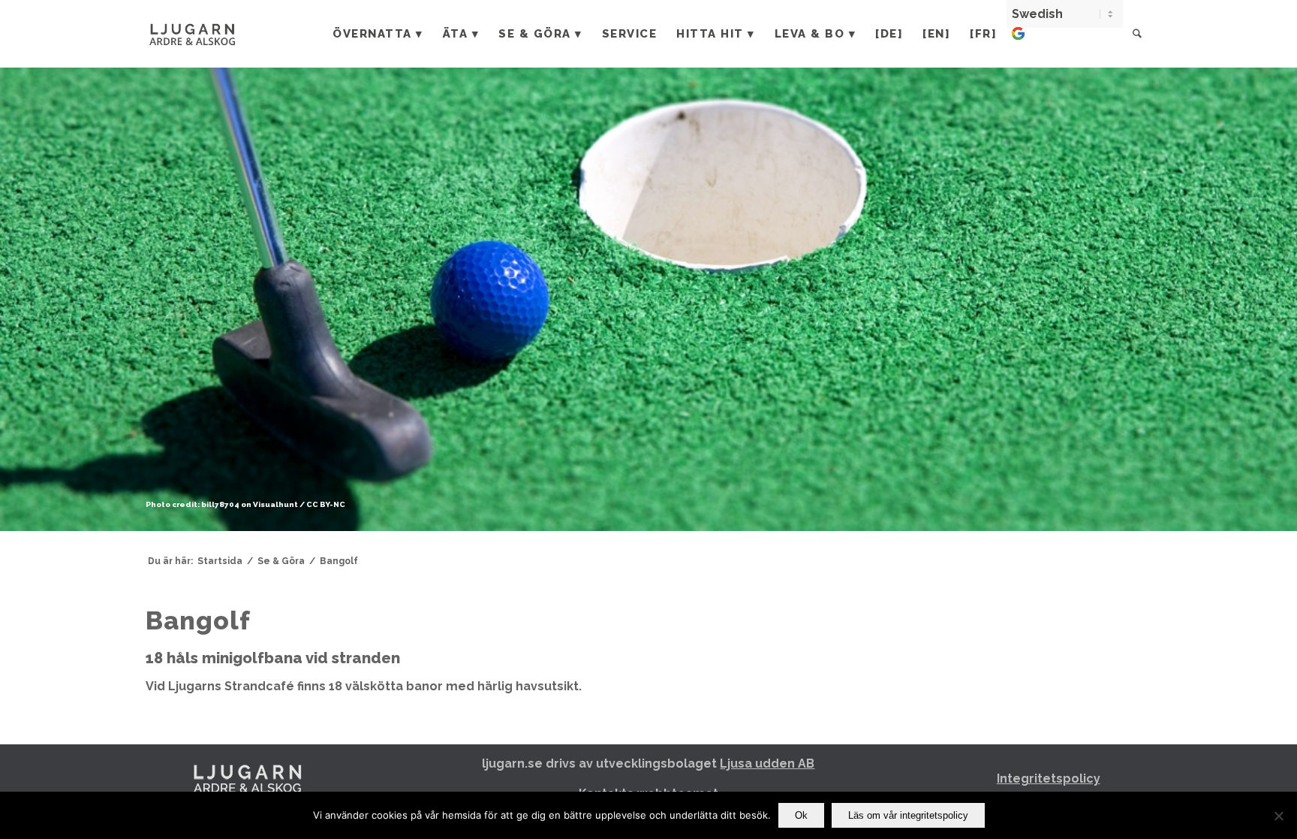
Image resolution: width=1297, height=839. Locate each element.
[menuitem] (378, 34)
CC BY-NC (325, 504)
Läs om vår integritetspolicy (908, 815)
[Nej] (1278, 815)
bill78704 (220, 504)
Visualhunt (275, 504)
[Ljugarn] (208, 34)
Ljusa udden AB (767, 763)
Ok (801, 815)
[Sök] (1137, 34)
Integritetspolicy (1048, 778)
